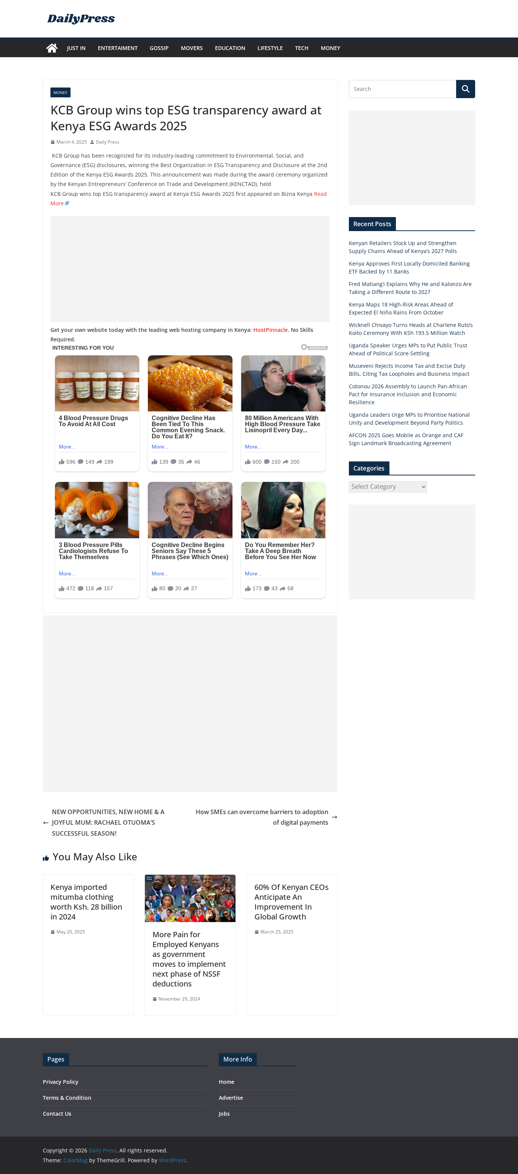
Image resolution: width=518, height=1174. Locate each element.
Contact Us (57, 1113)
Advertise (231, 1097)
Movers (192, 48)
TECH (302, 48)
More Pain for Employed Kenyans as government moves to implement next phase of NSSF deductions (189, 959)
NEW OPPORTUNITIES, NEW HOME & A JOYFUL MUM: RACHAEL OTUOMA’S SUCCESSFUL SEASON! (108, 823)
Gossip (159, 48)
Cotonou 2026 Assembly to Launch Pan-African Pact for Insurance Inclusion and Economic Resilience (408, 394)
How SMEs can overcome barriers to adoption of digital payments (262, 817)
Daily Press (107, 142)
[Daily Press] (52, 48)
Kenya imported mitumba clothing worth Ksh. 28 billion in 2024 (86, 902)
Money (330, 48)
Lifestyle (270, 48)
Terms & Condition (67, 1097)
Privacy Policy (60, 1081)
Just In (76, 48)
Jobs (224, 1113)
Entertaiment (118, 48)
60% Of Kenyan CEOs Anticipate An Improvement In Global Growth (291, 902)
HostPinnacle (270, 329)
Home (226, 1081)
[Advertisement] (190, 269)
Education (230, 48)
